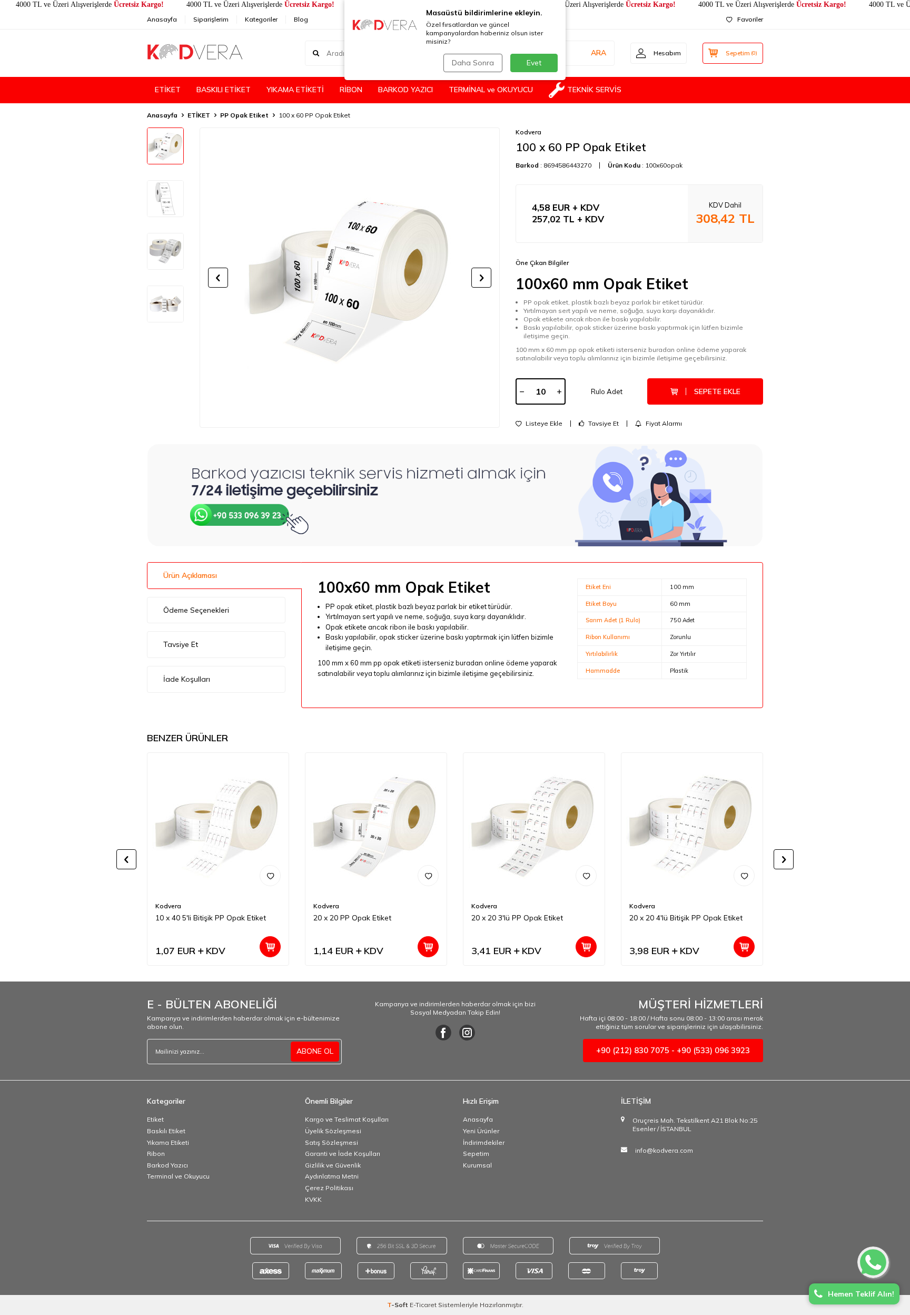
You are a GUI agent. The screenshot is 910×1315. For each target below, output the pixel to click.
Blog (301, 19)
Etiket (155, 1119)
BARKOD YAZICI (405, 89)
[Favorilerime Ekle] (270, 875)
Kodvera (528, 132)
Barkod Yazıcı (167, 1165)
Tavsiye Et (603, 423)
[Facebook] (443, 1033)
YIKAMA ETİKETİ (295, 89)
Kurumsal (477, 1165)
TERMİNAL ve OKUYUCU (491, 89)
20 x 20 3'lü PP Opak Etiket (517, 918)
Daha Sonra (473, 62)
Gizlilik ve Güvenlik (333, 1165)
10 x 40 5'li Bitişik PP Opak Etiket (210, 918)
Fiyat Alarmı (663, 423)
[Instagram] (467, 1033)
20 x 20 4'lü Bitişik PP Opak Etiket (686, 918)
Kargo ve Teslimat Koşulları (347, 1119)
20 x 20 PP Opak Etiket (352, 918)
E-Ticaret (423, 1305)
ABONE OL (314, 1051)
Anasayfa (162, 19)
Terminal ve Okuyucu (178, 1176)
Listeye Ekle (543, 423)
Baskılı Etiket (166, 1131)
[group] (349, 277)
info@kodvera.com (664, 1150)
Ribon (156, 1153)
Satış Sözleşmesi (331, 1142)
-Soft (398, 1305)
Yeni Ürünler (481, 1131)
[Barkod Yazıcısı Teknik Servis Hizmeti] (455, 495)
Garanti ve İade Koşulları (342, 1153)
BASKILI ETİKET (223, 89)
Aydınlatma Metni (332, 1176)
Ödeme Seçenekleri (196, 610)
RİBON (351, 89)
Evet (534, 62)
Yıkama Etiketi (168, 1142)
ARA (598, 52)
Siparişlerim (211, 19)
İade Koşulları (186, 679)
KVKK (313, 1199)
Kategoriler (261, 19)
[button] (218, 278)
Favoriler (750, 19)
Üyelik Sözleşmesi (333, 1131)
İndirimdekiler (484, 1142)
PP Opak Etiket (244, 115)
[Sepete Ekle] (270, 946)
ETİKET (168, 89)
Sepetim (476, 1153)
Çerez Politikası (329, 1188)
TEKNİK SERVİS (594, 89)
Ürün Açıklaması (190, 575)
